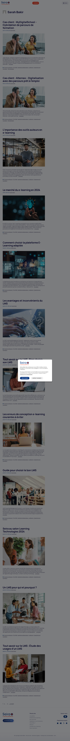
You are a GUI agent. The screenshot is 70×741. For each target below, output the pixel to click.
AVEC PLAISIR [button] (25, 378)
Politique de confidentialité (26, 374)
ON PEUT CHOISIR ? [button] (36, 378)
